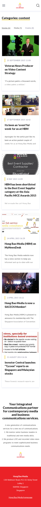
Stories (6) (6, 28)
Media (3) (18, 28)
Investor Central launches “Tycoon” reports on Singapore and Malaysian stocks (20, 368)
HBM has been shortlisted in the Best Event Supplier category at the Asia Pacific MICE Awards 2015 (20, 190)
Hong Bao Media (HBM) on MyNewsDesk (20, 245)
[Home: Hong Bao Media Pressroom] (20, 5)
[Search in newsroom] (38, 5)
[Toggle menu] (3, 5)
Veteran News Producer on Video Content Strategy (19, 69)
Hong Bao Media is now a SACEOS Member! (20, 304)
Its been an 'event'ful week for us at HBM (17, 126)
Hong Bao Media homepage (20, 497)
